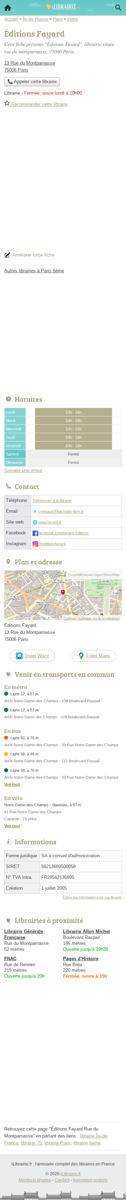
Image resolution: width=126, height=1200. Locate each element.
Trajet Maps (98, 655)
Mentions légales (35, 1180)
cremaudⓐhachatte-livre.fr (61, 511)
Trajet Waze (36, 655)
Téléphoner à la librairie (52, 500)
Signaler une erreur (23, 470)
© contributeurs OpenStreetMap (94, 575)
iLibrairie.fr (71, 1173)
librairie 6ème (87, 1143)
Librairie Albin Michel (86, 931)
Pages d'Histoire (80, 958)
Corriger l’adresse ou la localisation (92, 618)
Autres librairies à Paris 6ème (34, 270)
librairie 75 (31, 1143)
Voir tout (12, 784)
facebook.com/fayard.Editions (63, 533)
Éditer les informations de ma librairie (92, 897)
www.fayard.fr (50, 522)
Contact (62, 1180)
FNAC (10, 958)
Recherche (118, 7)
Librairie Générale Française (23, 934)
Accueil (7, 7)
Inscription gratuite (90, 1180)
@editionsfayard (52, 544)
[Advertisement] (63, 182)
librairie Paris (57, 1143)
